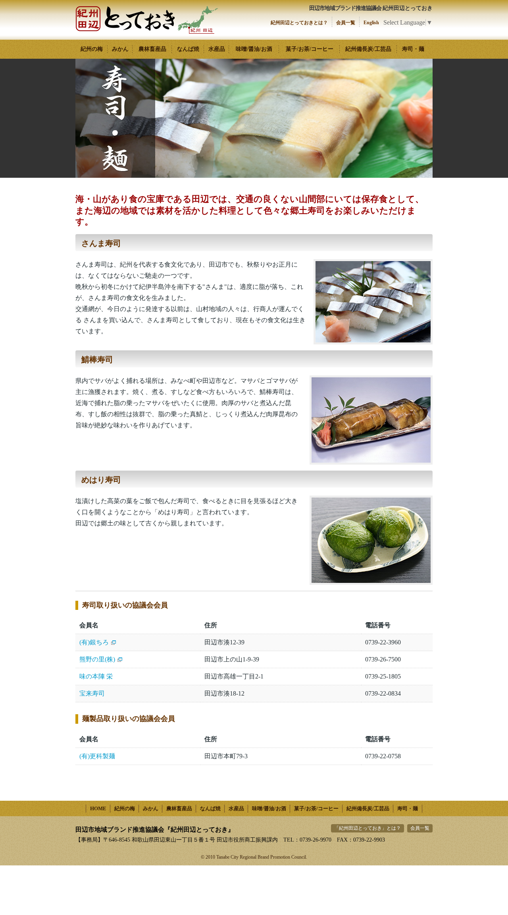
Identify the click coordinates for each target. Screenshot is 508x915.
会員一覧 (345, 22)
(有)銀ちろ (94, 642)
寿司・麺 (413, 49)
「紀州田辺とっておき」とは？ (367, 828)
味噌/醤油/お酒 (254, 49)
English (371, 22)
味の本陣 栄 (96, 676)
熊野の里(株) (97, 659)
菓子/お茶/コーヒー (309, 49)
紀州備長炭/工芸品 (368, 49)
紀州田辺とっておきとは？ (299, 22)
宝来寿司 (92, 693)
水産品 (216, 49)
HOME (98, 808)
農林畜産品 (152, 49)
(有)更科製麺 (97, 756)
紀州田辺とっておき (146, 20)
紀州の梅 (92, 49)
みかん (120, 49)
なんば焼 (188, 49)
